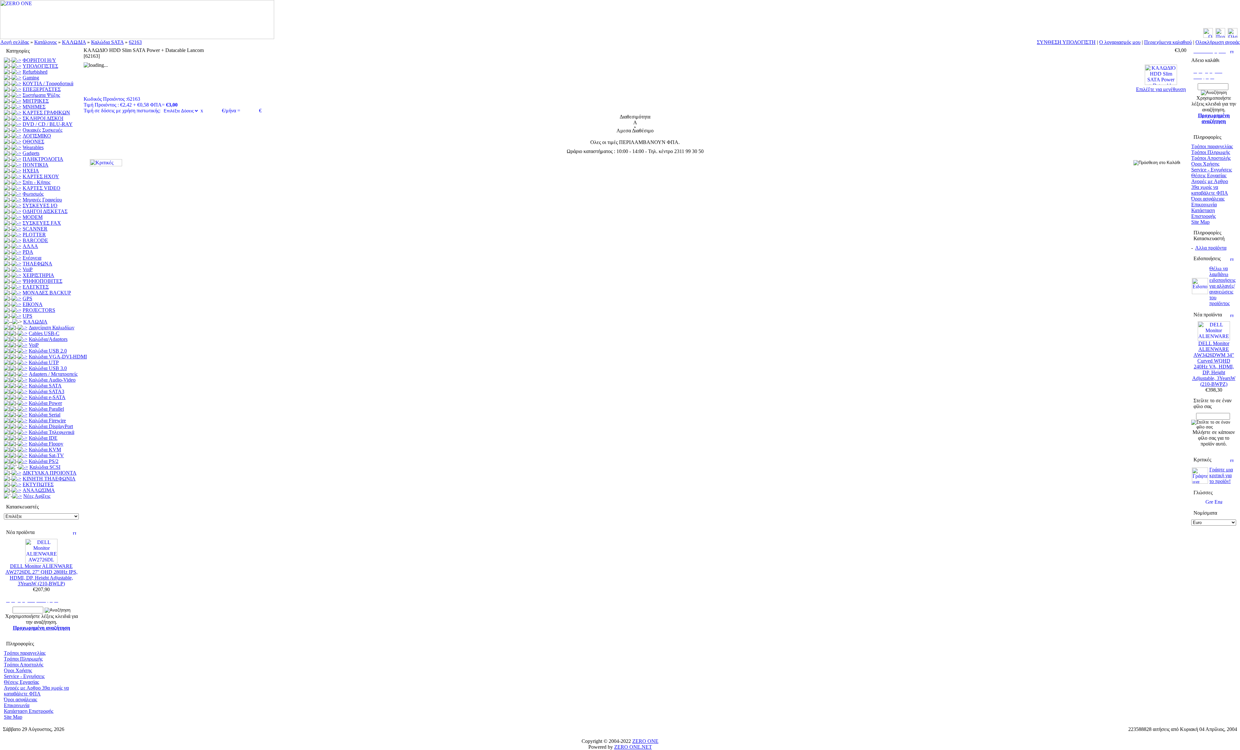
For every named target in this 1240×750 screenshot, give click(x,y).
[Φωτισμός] (16, 194)
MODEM (33, 217)
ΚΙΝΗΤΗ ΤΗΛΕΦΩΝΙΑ (49, 478)
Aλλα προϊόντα (1210, 248)
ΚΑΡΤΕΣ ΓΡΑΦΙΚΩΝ (46, 112)
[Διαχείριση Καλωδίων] (22, 327)
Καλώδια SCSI (44, 467)
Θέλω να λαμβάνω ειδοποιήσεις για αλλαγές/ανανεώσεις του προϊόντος (1222, 286)
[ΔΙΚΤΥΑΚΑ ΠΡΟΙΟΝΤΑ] (16, 473)
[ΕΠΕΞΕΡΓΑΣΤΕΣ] (16, 89)
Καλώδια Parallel (46, 409)
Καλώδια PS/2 (43, 461)
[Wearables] (16, 147)
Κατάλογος (45, 42)
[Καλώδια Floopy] (22, 444)
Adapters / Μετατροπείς (53, 374)
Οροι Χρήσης (18, 670)
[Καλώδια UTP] (22, 362)
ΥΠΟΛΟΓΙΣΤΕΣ (40, 66)
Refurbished (35, 72)
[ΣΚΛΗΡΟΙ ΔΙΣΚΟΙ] (16, 118)
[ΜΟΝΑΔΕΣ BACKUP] (16, 292)
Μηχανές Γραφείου (42, 199)
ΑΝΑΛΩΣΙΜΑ (39, 490)
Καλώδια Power (45, 403)
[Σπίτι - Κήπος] (16, 182)
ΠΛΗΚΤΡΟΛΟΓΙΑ (43, 159)
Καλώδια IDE (43, 438)
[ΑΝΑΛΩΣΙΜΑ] (16, 490)
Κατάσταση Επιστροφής (28, 711)
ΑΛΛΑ (30, 246)
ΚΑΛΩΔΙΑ (74, 42)
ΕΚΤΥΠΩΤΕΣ (38, 484)
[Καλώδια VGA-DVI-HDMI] (22, 356)
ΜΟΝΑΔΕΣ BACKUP (47, 292)
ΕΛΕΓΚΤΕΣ (36, 287)
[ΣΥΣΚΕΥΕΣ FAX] (16, 223)
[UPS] (16, 316)
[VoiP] (16, 269)
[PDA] (16, 252)
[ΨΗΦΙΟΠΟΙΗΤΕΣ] (16, 281)
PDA (28, 252)
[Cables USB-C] (22, 333)
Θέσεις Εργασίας (21, 682)
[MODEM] (16, 217)
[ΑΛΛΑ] (16, 246)
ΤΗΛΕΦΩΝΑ (37, 263)
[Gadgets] (16, 153)
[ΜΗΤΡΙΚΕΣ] (16, 101)
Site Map (13, 717)
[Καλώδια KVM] (22, 449)
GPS (27, 298)
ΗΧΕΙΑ (31, 170)
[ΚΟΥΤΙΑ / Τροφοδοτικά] (16, 83)
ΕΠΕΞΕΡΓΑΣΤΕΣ (42, 89)
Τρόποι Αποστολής (23, 664)
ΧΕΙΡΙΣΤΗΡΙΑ (38, 275)
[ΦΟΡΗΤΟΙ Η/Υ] (16, 60)
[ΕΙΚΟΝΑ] (16, 304)
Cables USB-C (44, 333)
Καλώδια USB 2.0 (48, 351)
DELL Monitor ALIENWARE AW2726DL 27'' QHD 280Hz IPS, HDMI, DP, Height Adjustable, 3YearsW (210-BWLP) (41, 574)
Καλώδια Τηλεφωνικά (51, 432)
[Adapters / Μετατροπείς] (22, 374)
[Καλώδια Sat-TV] (22, 455)
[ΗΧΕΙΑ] (16, 170)
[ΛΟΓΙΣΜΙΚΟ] (16, 136)
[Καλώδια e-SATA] (22, 397)
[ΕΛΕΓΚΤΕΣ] (16, 287)
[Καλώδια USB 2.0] (22, 351)
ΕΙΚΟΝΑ (33, 304)
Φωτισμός (33, 194)
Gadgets (31, 153)
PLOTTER (34, 234)
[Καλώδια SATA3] (22, 391)
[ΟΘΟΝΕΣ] (16, 141)
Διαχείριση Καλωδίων (51, 327)
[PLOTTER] (16, 234)
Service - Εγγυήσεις (24, 676)
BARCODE (35, 240)
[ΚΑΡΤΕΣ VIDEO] (16, 188)
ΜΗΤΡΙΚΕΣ (36, 101)
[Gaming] (16, 77)
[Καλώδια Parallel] (22, 409)
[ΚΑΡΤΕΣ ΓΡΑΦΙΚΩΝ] (16, 112)
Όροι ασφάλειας (20, 699)
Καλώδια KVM (45, 449)
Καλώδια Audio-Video (52, 380)
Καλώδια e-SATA (47, 397)
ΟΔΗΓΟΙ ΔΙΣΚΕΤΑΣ (45, 211)
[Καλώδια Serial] (22, 414)
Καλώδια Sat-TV (46, 455)
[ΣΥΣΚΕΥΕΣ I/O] (16, 205)
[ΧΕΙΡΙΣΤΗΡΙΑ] (16, 275)
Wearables (33, 147)
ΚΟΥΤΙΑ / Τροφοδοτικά (48, 83)
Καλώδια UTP (44, 362)
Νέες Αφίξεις (36, 496)
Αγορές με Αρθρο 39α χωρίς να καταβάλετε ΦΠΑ (36, 690)
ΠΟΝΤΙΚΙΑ (35, 165)
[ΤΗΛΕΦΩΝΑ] (16, 263)
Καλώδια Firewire (47, 420)
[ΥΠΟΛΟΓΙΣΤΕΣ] (16, 66)
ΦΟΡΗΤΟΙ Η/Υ (39, 60)
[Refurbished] (16, 72)
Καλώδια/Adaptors (48, 339)
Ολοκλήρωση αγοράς (1217, 42)
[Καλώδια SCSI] (23, 467)
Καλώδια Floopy (46, 444)
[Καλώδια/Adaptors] (22, 339)
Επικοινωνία (16, 705)
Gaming (31, 77)
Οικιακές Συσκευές (42, 130)
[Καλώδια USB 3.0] (22, 368)
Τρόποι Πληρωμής (23, 659)
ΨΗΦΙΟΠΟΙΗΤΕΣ (42, 281)
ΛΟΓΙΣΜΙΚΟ (37, 136)
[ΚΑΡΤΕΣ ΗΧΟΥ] (16, 176)
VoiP (28, 269)
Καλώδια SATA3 (46, 391)
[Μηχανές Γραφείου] (16, 199)
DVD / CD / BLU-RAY (48, 124)
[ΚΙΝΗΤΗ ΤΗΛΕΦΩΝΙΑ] (16, 478)
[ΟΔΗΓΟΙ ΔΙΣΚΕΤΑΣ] (16, 211)
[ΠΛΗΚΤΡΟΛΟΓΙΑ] (16, 159)
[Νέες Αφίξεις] (17, 496)
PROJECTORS (39, 310)
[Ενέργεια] (16, 258)
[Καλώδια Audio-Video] (22, 380)
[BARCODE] (16, 240)
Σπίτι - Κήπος (36, 182)
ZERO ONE (645, 741)
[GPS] (16, 298)
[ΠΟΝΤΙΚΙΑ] (16, 165)
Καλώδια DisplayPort (51, 426)
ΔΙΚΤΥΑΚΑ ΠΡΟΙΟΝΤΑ (50, 473)
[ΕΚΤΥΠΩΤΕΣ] (16, 484)
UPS (27, 316)
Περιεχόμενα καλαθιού (1168, 42)
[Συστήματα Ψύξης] (16, 95)
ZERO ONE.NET (633, 747)
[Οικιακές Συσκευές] (16, 130)
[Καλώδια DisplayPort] (22, 426)
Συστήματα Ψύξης (41, 95)
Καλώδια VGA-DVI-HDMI (58, 356)
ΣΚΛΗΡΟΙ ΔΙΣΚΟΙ (43, 118)
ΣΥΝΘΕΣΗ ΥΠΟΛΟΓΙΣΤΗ (1066, 42)
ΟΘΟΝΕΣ (33, 141)
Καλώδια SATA (107, 42)
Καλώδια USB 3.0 (48, 368)
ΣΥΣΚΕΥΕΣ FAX (42, 223)
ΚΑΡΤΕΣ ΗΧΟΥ (41, 176)
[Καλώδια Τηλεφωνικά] (22, 432)
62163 (135, 42)
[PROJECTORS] (16, 310)
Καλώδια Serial (44, 414)
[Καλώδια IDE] (22, 438)
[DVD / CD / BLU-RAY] (16, 124)
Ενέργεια (32, 258)
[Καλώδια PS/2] (22, 461)
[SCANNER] (16, 228)
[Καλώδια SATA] (22, 385)
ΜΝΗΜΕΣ (34, 106)
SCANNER (35, 228)
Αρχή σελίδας (14, 42)
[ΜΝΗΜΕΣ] (16, 106)
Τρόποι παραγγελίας (25, 653)
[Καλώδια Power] (22, 403)
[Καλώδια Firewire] (22, 420)
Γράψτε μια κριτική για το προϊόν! (1221, 475)
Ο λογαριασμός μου (1120, 42)
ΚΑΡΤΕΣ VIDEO (41, 188)
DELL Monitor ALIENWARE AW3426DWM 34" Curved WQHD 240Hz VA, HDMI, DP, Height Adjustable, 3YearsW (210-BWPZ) (1213, 364)
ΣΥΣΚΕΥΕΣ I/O (40, 205)
